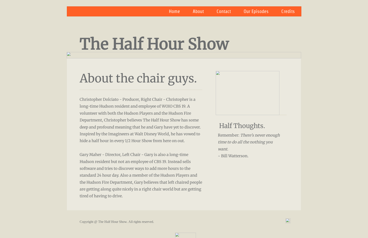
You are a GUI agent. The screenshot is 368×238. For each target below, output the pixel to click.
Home (174, 11)
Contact (224, 11)
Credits (288, 11)
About (198, 11)
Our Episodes (256, 11)
